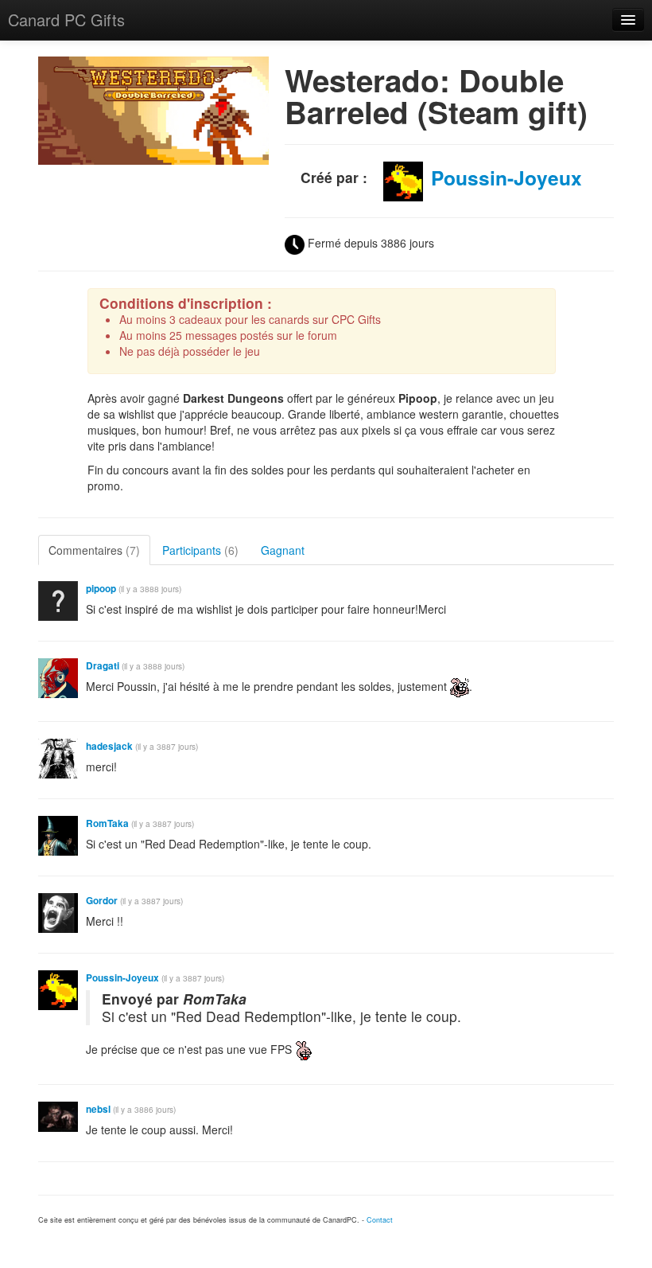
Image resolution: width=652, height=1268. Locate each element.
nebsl (98, 1109)
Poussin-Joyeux (506, 177)
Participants (200, 550)
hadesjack (109, 746)
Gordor (102, 900)
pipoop (101, 588)
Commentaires (94, 550)
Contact (380, 1220)
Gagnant (283, 550)
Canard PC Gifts (66, 19)
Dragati (102, 666)
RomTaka (108, 823)
